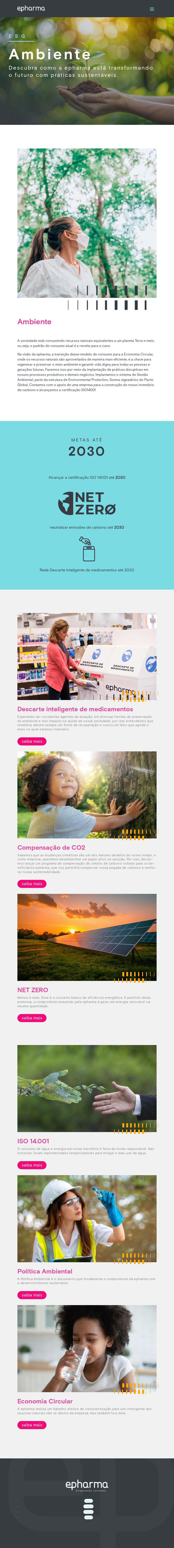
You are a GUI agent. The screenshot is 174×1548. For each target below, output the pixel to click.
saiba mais (32, 741)
